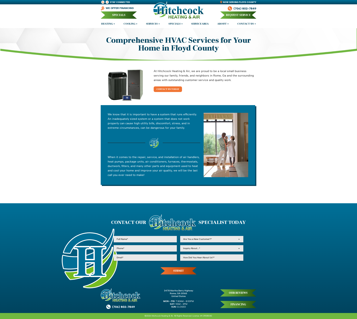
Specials (174, 23)
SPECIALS (118, 15)
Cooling (129, 23)
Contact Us (245, 23)
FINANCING (238, 304)
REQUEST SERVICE (238, 15)
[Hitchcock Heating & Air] (178, 11)
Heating (107, 23)
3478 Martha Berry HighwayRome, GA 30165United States (178, 293)
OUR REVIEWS (238, 293)
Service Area (200, 23)
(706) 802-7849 (245, 8)
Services (152, 23)
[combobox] (211, 239)
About (222, 23)
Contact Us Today (167, 89)
